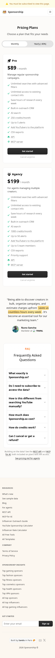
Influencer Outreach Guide (15, 521)
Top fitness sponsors (12, 580)
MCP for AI (7, 516)
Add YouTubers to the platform (27, 127)
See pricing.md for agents (27, 458)
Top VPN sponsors (10, 593)
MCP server (17, 141)
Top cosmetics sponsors (13, 584)
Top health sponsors (11, 589)
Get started (27, 151)
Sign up (45, 623)
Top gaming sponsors (12, 570)
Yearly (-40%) (40, 44)
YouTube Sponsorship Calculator (17, 525)
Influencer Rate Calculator (14, 530)
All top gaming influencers (14, 607)
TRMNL (39, 330)
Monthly (15, 44)
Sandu (22, 640)
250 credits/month (21, 117)
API (12, 137)
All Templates (8, 539)
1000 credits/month (21, 231)
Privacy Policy (8, 555)
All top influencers (10, 602)
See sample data (10, 498)
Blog (4, 503)
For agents (7, 507)
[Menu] (50, 11)
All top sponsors (9, 598)
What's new (7, 494)
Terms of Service (10, 551)
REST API (37, 451)
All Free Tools (8, 534)
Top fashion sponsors (12, 575)
